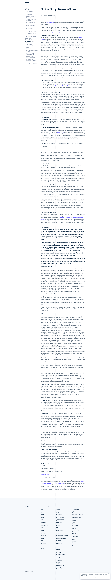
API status (58, 562)
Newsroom (74, 533)
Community (74, 512)
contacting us (60, 132)
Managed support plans (76, 542)
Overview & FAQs (29, 11)
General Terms (29, 13)
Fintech (57, 532)
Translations (28, 38)
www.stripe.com (45, 474)
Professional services (60, 541)
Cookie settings (75, 523)
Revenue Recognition (45, 541)
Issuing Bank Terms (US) (31, 31)
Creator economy (59, 530)
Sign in (73, 545)
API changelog (59, 563)
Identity (42, 527)
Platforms (58, 525)
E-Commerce (59, 514)
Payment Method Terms (31, 33)
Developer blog (59, 568)
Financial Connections (45, 525)
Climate (42, 517)
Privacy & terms (75, 515)
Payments (43, 537)
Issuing (42, 530)
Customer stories (75, 509)
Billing (42, 512)
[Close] (108, 574)
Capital (42, 514)
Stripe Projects (59, 567)
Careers (73, 531)
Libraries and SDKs (60, 565)
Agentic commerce (60, 511)
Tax (41, 545)
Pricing (42, 507)
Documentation (59, 559)
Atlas (42, 509)
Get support (74, 541)
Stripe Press (74, 534)
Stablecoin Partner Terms (31, 35)
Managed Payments (45, 533)
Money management (60, 524)
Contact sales (75, 536)
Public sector (59, 543)
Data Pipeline (43, 522)
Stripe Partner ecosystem (61, 552)
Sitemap (73, 522)
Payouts (42, 538)
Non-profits (58, 540)
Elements (43, 524)
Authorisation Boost (45, 511)
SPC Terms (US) (29, 28)
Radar (42, 540)
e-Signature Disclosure (30, 22)
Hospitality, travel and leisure (62, 535)
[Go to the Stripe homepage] (26, 506)
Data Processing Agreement (31, 36)
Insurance (58, 537)
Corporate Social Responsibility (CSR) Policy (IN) (31, 61)
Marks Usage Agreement (61, 85)
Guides (73, 507)
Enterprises (58, 507)
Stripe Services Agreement (57, 32)
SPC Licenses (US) (29, 30)
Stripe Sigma (43, 543)
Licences (74, 520)
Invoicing (42, 528)
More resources (75, 525)
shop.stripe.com (50, 22)
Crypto (42, 520)
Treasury (42, 548)
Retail (57, 545)
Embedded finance (60, 515)
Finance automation (60, 517)
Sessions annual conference (77, 514)
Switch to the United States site (88, 577)
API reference (59, 560)
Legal (26, 8)
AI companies (59, 528)
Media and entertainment (61, 538)
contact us (81, 192)
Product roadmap (75, 530)
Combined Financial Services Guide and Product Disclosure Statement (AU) (32, 50)
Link (41, 532)
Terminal (42, 546)
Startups (58, 509)
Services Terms (29, 14)
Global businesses (60, 519)
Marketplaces (59, 522)
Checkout (43, 515)
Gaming (57, 533)
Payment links (43, 535)
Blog (73, 511)
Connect (42, 519)
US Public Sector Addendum (31, 63)
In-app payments (59, 520)
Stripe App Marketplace (61, 551)
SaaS (57, 527)
